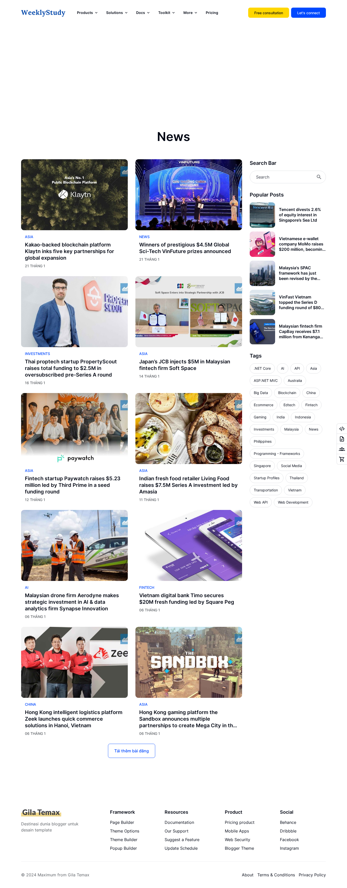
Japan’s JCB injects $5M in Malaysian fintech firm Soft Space (184, 365)
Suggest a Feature (182, 839)
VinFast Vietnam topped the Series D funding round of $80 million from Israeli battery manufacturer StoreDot (300, 302)
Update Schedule (181, 848)
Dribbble (288, 830)
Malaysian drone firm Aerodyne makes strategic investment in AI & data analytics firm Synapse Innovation (72, 602)
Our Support (176, 830)
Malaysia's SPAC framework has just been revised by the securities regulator (298, 273)
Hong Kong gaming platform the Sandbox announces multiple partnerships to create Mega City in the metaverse (187, 719)
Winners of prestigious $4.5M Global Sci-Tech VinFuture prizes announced (185, 248)
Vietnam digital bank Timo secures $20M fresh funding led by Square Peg (186, 598)
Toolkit (164, 12)
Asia (29, 237)
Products (85, 12)
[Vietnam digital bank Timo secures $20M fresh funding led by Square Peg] (188, 545)
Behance (288, 822)
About (248, 874)
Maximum (47, 874)
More (188, 12)
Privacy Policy (312, 874)
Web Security (237, 839)
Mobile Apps (237, 830)
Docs (140, 12)
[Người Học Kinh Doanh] (43, 12)
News (144, 237)
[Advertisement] (173, 68)
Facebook (289, 839)
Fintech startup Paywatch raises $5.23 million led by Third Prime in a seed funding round (72, 485)
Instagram (289, 848)
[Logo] (41, 813)
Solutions (114, 12)
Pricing (212, 12)
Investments (37, 353)
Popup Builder (123, 848)
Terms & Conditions (276, 874)
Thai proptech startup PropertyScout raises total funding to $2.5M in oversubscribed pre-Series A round (71, 368)
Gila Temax (78, 874)
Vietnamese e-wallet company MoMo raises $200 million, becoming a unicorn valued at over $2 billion (302, 244)
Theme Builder (123, 839)
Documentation (179, 822)
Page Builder (122, 822)
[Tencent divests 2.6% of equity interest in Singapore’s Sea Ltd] (262, 215)
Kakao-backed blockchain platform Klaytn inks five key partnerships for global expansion (69, 251)
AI (26, 587)
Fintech (146, 587)
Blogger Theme (239, 848)
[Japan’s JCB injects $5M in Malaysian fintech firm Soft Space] (188, 311)
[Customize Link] (342, 429)
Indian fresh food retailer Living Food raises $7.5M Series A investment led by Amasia (188, 485)
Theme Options (124, 830)
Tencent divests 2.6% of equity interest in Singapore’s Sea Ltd (300, 215)
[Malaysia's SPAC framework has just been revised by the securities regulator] (262, 273)
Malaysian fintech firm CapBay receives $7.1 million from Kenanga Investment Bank (300, 331)
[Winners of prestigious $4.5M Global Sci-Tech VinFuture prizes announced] (188, 194)
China (30, 704)
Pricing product (240, 822)
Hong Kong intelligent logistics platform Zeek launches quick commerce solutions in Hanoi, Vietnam (73, 719)
